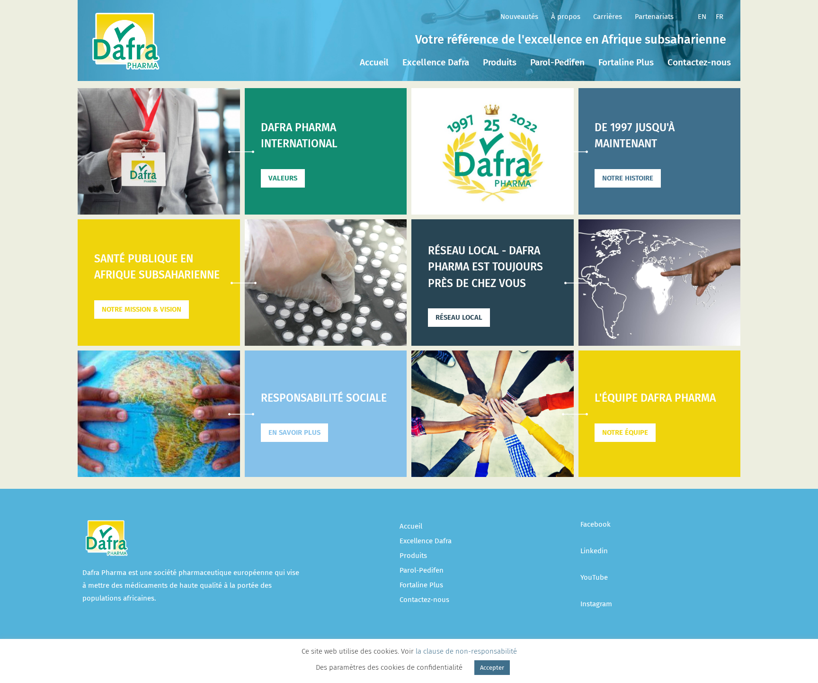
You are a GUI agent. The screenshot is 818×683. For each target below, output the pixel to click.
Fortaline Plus (626, 62)
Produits (499, 62)
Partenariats (654, 16)
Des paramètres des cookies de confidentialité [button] (389, 667)
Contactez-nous (699, 62)
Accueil (374, 62)
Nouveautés (519, 16)
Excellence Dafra (435, 62)
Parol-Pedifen (557, 62)
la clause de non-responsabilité (466, 651)
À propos (565, 16)
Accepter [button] (492, 667)
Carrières (607, 16)
